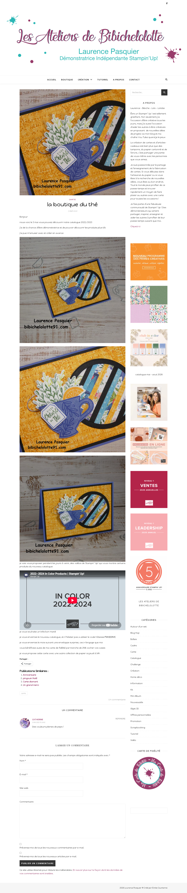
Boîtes (133, 639)
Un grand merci (31, 685)
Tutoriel (102, 79)
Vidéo (133, 740)
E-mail (24, 774)
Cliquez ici (135, 226)
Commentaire (27, 802)
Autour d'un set (138, 626)
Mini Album (135, 696)
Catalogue (135, 658)
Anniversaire (29, 675)
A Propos (118, 79)
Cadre (133, 645)
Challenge (135, 664)
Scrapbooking (137, 727)
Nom (23, 761)
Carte (72, 200)
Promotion (135, 721)
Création (83, 79)
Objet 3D (134, 708)
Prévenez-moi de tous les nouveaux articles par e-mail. (48, 856)
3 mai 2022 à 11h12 (38, 722)
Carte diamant (30, 681)
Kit (131, 690)
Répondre (120, 719)
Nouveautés (136, 702)
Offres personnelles (140, 715)
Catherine (37, 719)
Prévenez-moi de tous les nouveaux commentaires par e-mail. (52, 848)
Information (136, 683)
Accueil (51, 79)
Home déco (136, 677)
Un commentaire (116, 699)
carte (23, 693)
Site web (24, 788)
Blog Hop (134, 633)
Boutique (67, 79)
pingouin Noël (30, 678)
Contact (134, 79)
